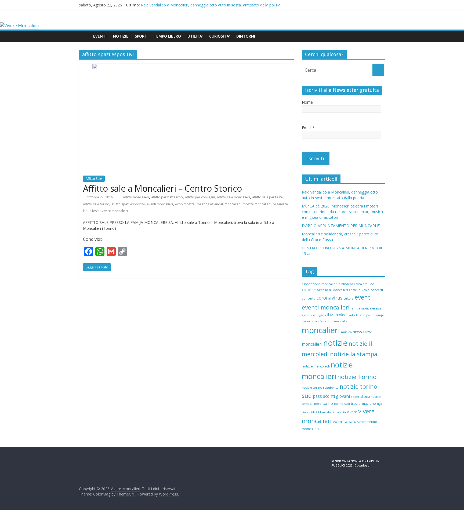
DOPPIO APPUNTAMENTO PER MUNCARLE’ (341, 225)
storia (365, 396)
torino (327, 403)
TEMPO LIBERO (167, 36)
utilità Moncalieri (321, 412)
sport (355, 397)
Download (361, 465)
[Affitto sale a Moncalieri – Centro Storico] (186, 67)
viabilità (340, 412)
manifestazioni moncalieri (331, 321)
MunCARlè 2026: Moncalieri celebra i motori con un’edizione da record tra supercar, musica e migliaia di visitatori (342, 211)
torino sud (342, 404)
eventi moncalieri (160, 204)
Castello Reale (359, 290)
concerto (309, 298)
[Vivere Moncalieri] (19, 25)
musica (346, 332)
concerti (377, 290)
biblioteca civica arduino (356, 284)
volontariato (344, 421)
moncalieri (321, 330)
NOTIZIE (120, 36)
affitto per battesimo (167, 197)
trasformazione (363, 403)
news (357, 331)
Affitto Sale (94, 178)
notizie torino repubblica (320, 387)
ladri (352, 315)
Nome (307, 102)
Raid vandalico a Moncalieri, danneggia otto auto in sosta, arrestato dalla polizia (210, 5)
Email (308, 127)
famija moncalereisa (366, 308)
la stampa (363, 315)
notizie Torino (356, 377)
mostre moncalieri (257, 204)
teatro (376, 397)
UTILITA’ (195, 36)
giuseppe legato (314, 315)
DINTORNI (245, 36)
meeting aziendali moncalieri (219, 204)
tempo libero (311, 404)
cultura (348, 298)
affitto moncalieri (136, 197)
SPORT (141, 36)
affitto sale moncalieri (233, 197)
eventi (363, 297)
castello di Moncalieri (332, 290)
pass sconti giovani (331, 396)
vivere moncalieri (115, 211)
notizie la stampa (353, 354)
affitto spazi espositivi (128, 204)
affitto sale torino (96, 204)
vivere (352, 411)
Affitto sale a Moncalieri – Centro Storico (162, 188)
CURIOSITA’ (219, 36)
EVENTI (100, 36)
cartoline (309, 289)
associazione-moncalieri (320, 284)
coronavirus (329, 298)
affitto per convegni (200, 197)
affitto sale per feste (267, 197)
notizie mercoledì (316, 366)
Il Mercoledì (337, 314)
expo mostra (185, 204)
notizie (335, 342)
